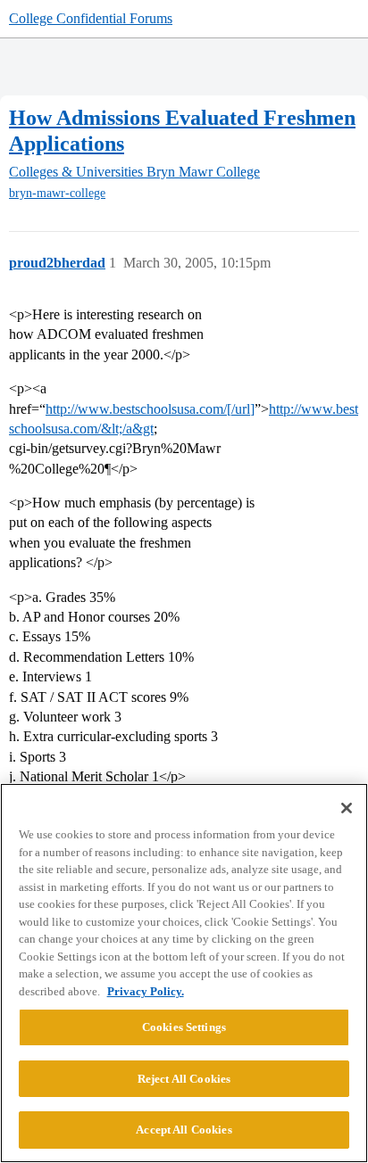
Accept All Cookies (183, 1129)
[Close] (346, 808)
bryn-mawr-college (57, 193)
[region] (184, 973)
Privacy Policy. (145, 991)
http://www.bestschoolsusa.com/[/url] (150, 409)
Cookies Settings (184, 1027)
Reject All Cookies (184, 1078)
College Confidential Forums (90, 18)
